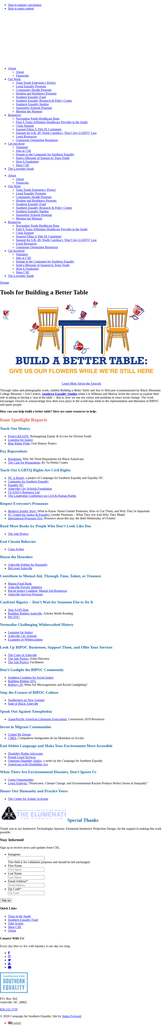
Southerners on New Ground (26, 700)
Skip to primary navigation (24, 5)
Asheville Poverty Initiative (25, 587)
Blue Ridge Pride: (19, 443)
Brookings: (15, 459)
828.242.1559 (8, 1009)
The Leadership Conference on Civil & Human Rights (42, 495)
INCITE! (14, 617)
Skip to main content (21, 8)
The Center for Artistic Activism (28, 798)
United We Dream (19, 734)
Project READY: (18, 436)
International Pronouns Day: (25, 518)
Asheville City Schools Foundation (30, 488)
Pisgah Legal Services (22, 757)
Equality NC (16, 485)
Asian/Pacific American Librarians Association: (37, 719)
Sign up (6, 900)
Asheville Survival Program (25, 594)
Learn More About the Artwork (81, 383)
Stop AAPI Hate (18, 610)
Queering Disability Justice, (25, 760)
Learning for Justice (20, 440)
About (12, 930)
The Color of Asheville (22, 655)
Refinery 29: (15, 684)
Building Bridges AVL (22, 681)
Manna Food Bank (20, 583)
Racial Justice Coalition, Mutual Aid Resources (37, 590)
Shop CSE (14, 927)
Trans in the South (19, 916)
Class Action (16, 549)
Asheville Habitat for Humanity (28, 564)
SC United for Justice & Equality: (29, 514)
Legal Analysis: (17, 783)
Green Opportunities (21, 779)
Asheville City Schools (22, 636)
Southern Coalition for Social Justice (31, 677)
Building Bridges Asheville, (25, 613)
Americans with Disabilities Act (28, 764)
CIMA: (12, 738)
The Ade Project (18, 533)
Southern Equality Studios (59, 394)
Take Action (15, 923)
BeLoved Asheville (20, 568)
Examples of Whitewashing (25, 639)
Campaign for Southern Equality (28, 481)
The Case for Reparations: (24, 462)
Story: (23, 511)
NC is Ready (16, 478)
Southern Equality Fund (23, 919)
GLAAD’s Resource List (24, 492)
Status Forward (71, 1016)
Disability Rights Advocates (25, 753)
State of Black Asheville (23, 703)
